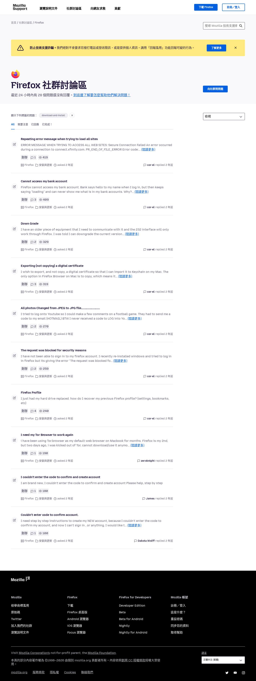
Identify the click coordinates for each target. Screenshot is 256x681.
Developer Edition (132, 605)
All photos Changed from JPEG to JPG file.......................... (60, 308)
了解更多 (216, 48)
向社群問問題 (215, 89)
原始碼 (15, 612)
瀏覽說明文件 (49, 8)
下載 (70, 605)
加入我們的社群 (21, 626)
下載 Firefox (206, 7)
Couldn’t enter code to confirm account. (49, 515)
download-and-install (53, 115)
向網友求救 (98, 8)
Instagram (243, 672)
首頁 (13, 22)
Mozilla (20, 580)
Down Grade (29, 223)
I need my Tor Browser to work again (47, 435)
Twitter (16, 619)
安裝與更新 (45, 165)
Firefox (29, 165)
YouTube (235, 672)
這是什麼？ (178, 612)
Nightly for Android (133, 632)
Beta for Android (131, 619)
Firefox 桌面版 (77, 612)
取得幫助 (177, 632)
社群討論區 (74, 8)
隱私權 (54, 672)
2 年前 (169, 165)
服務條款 (39, 672)
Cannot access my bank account (44, 181)
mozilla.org (19, 672)
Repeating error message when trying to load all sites (59, 139)
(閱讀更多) (148, 149)
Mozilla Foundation (102, 653)
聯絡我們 (87, 672)
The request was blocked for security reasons (53, 350)
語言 (204, 653)
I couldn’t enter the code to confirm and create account (60, 477)
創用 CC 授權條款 (133, 660)
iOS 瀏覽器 (74, 626)
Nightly (124, 626)
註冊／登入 (233, 7)
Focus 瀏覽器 (76, 632)
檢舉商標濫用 (20, 605)
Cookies (70, 672)
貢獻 (118, 8)
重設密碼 (177, 619)
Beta (122, 612)
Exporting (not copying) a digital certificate (52, 266)
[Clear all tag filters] (72, 115)
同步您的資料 (180, 626)
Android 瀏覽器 (78, 619)
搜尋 (241, 26)
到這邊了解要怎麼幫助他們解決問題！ (102, 95)
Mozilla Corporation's (34, 653)
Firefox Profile (31, 392)
